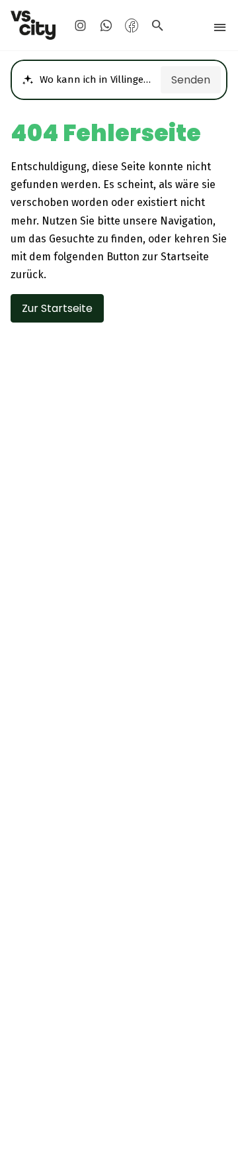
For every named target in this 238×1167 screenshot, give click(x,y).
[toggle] (219, 27)
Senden (190, 79)
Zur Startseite (57, 308)
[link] (34, 25)
